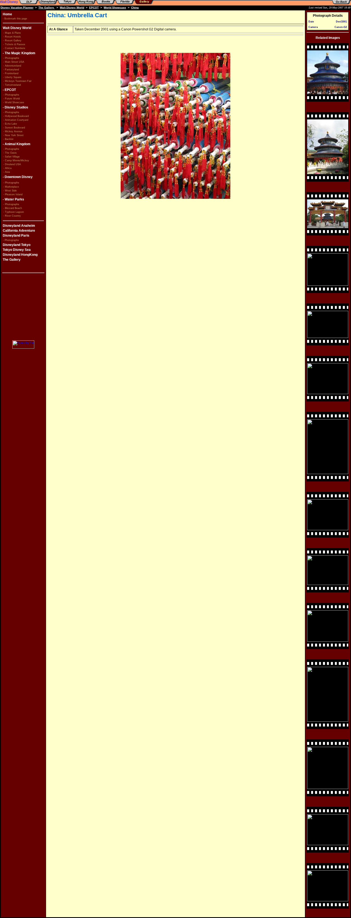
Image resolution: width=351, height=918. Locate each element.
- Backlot (8, 139)
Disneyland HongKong (20, 255)
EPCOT (94, 7)
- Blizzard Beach (12, 208)
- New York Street (13, 135)
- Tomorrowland (12, 85)
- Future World (11, 98)
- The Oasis (10, 152)
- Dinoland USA (12, 164)
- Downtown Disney (18, 177)
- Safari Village (11, 156)
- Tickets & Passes (14, 44)
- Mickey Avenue (12, 131)
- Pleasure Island (12, 194)
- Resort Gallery (12, 40)
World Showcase (115, 7)
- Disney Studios (15, 107)
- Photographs (11, 58)
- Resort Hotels (12, 36)
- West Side (10, 190)
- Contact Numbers (14, 48)
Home (7, 14)
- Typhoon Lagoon (13, 212)
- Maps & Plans (12, 32)
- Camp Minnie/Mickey (16, 160)
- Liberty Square (12, 77)
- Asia (6, 172)
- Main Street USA (13, 62)
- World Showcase (13, 102)
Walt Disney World (72, 7)
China (135, 7)
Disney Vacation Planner (17, 7)
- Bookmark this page (15, 18)
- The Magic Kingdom (19, 53)
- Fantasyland (11, 69)
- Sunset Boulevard (14, 127)
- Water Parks (13, 199)
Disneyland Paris (16, 235)
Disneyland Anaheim (19, 226)
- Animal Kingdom (16, 144)
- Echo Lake (10, 123)
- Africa (7, 168)
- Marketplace (11, 186)
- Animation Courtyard (15, 120)
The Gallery (46, 7)
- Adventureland (12, 65)
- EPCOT (9, 90)
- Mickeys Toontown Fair (17, 81)
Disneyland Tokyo (16, 245)
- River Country (12, 215)
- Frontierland (10, 73)
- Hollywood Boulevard (16, 116)
